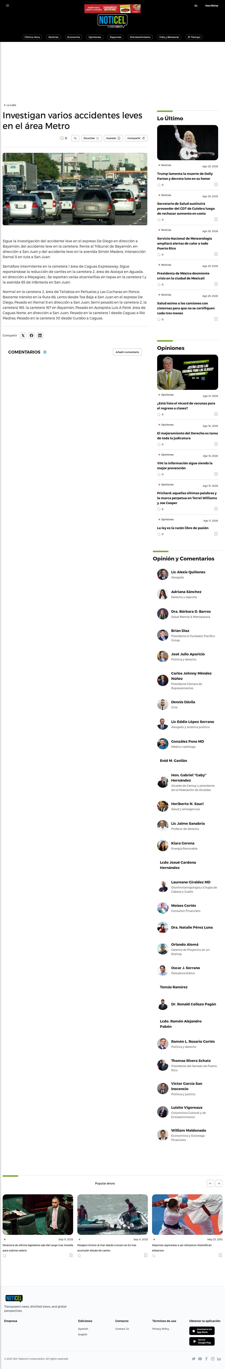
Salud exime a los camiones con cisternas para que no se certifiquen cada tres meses (186, 308)
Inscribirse (211, 5)
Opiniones (95, 37)
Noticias (54, 37)
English (82, 1334)
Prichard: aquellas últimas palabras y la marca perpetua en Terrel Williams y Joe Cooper (187, 498)
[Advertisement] (112, 68)
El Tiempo (194, 37)
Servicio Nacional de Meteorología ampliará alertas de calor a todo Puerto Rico (184, 243)
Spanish (83, 1328)
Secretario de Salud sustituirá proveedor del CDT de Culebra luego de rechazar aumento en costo (186, 208)
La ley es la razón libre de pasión (182, 528)
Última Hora (32, 37)
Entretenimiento (140, 37)
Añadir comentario (127, 352)
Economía (73, 37)
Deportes (115, 37)
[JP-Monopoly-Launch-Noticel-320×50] (112, 8)
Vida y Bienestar (169, 37)
